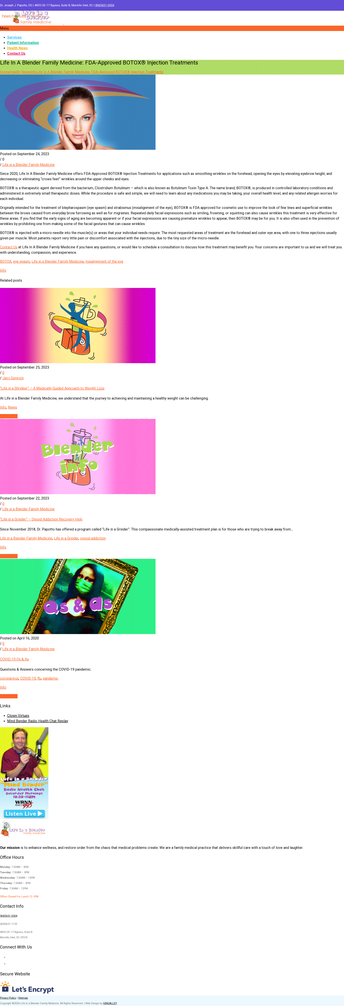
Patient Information (23, 42)
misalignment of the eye (104, 261)
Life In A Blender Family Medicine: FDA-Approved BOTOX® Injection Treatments (100, 72)
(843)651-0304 (104, 5)
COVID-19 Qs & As (14, 659)
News (12, 407)
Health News (17, 48)
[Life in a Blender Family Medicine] (63, 22)
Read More (9, 416)
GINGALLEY (110, 1003)
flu (39, 678)
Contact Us (16, 53)
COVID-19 (28, 678)
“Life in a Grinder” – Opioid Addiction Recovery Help (41, 519)
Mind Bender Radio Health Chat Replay (37, 721)
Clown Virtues (18, 715)
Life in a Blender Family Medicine (28, 165)
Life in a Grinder (66, 538)
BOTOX (5, 261)
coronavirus (9, 678)
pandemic (50, 678)
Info (33, 72)
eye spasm (21, 261)
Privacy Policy (8, 998)
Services (14, 37)
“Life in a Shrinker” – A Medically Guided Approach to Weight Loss (52, 388)
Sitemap (23, 998)
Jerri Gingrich (13, 378)
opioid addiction (93, 538)
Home (5, 72)
